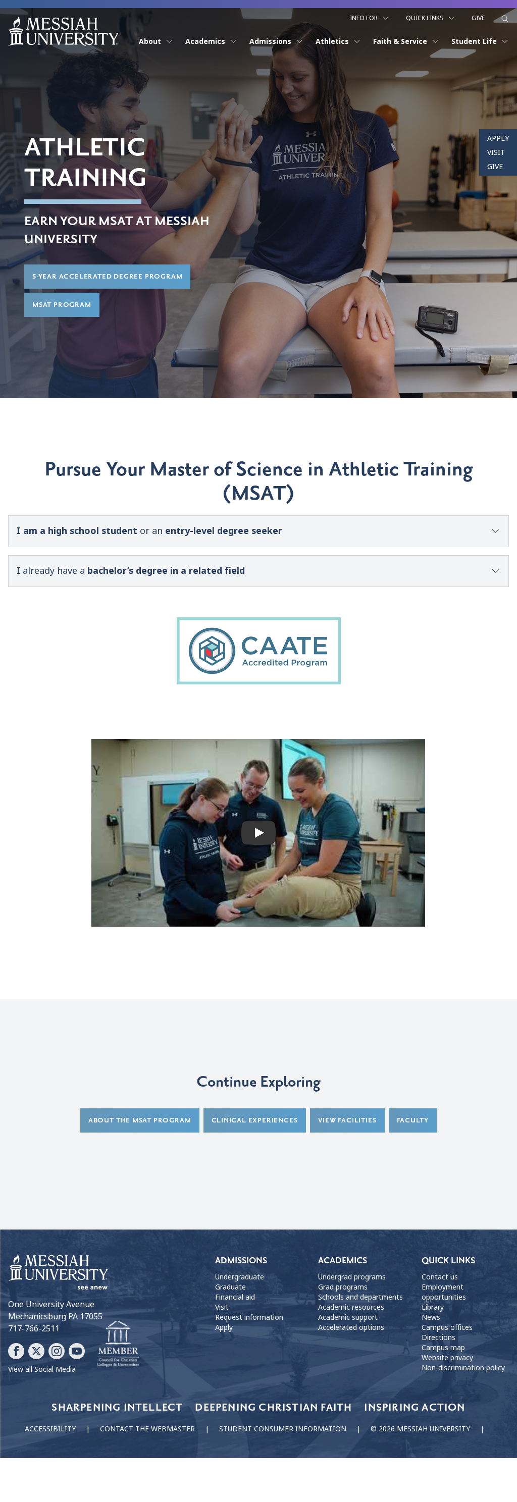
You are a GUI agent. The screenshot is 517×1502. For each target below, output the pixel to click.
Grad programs (343, 1287)
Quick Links (424, 18)
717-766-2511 (34, 1328)
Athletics (332, 41)
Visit (496, 152)
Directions (438, 1337)
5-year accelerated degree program (107, 276)
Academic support (348, 1317)
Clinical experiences (255, 1120)
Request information (249, 1317)
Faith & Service (400, 41)
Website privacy (447, 1358)
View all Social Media (42, 1369)
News (431, 1317)
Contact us (440, 1277)
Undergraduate (239, 1277)
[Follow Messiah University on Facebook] (16, 1351)
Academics (205, 41)
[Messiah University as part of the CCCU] (118, 1344)
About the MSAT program (139, 1120)
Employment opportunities (444, 1292)
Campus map (443, 1348)
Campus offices (447, 1327)
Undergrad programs (352, 1277)
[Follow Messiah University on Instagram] (56, 1351)
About (150, 41)
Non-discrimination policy (463, 1368)
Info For (364, 18)
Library (433, 1307)
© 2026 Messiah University (420, 1429)
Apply (498, 138)
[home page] (63, 31)
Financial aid (235, 1297)
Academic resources (351, 1307)
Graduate (230, 1287)
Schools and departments (360, 1297)
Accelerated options (351, 1327)
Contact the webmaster (147, 1429)
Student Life (474, 41)
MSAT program (61, 304)
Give (478, 18)
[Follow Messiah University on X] (36, 1351)
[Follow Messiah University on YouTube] (77, 1351)
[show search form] (505, 19)
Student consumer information (282, 1429)
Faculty (413, 1120)
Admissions (270, 41)
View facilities (347, 1120)
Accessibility (50, 1429)
